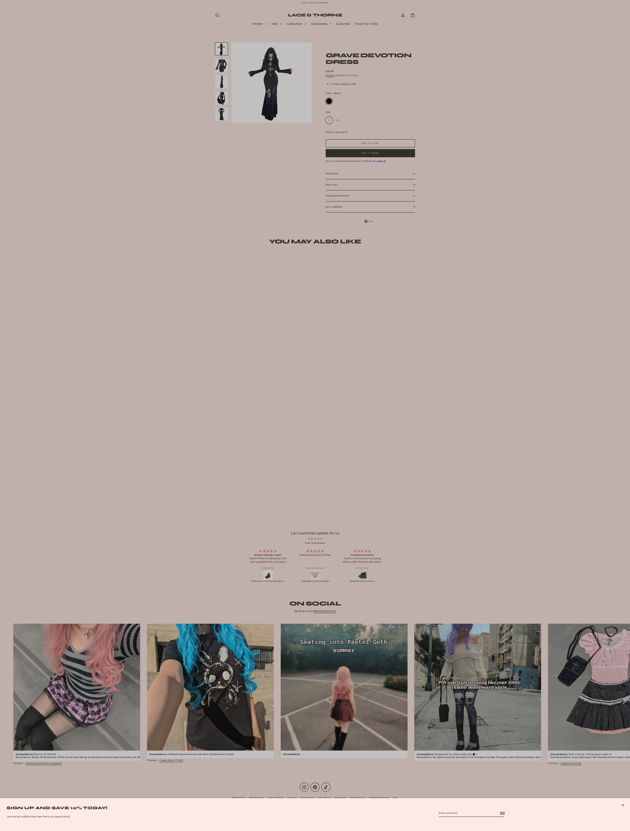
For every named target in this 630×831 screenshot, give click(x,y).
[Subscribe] (501, 813)
